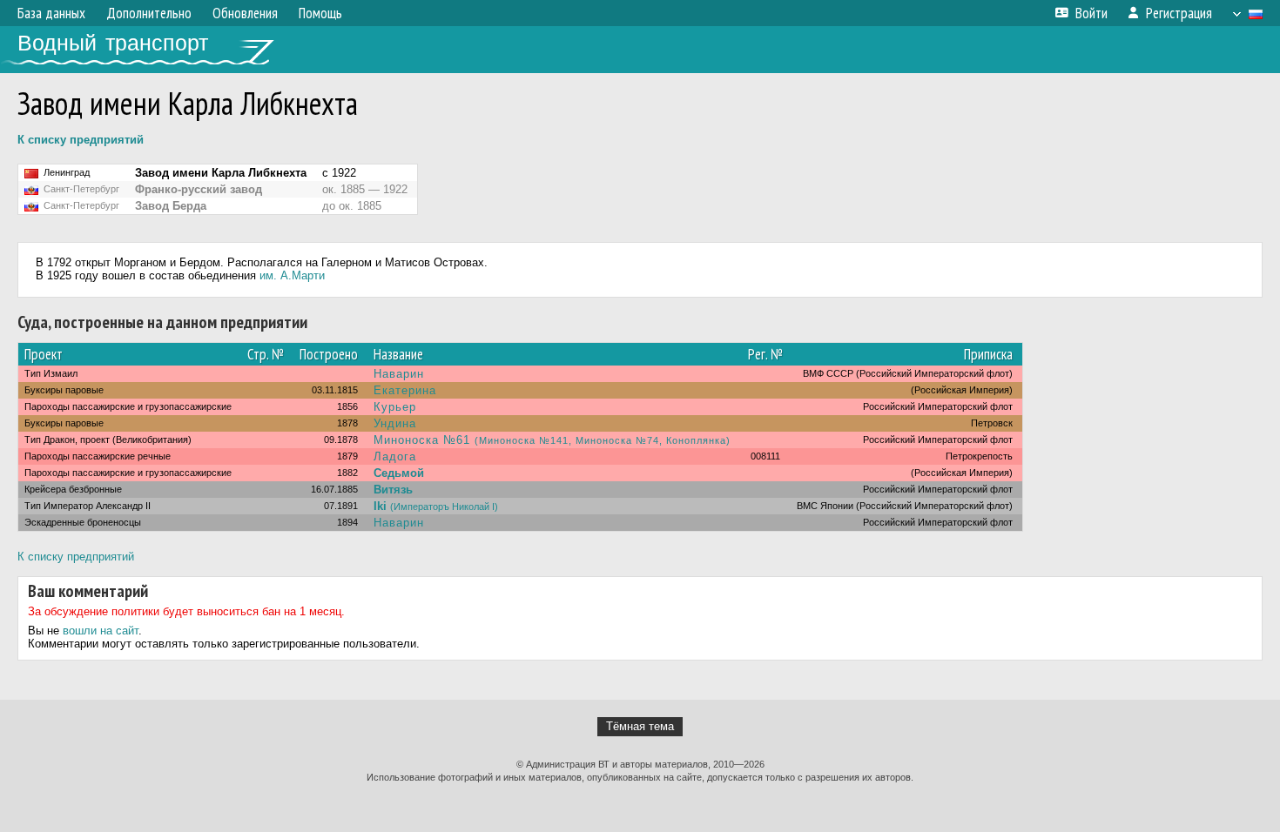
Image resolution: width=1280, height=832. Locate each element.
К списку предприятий (80, 139)
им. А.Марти (292, 275)
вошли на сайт (100, 630)
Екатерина (405, 390)
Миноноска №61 (552, 439)
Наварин (399, 373)
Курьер (395, 406)
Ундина (395, 423)
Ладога (395, 456)
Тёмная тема (640, 726)
